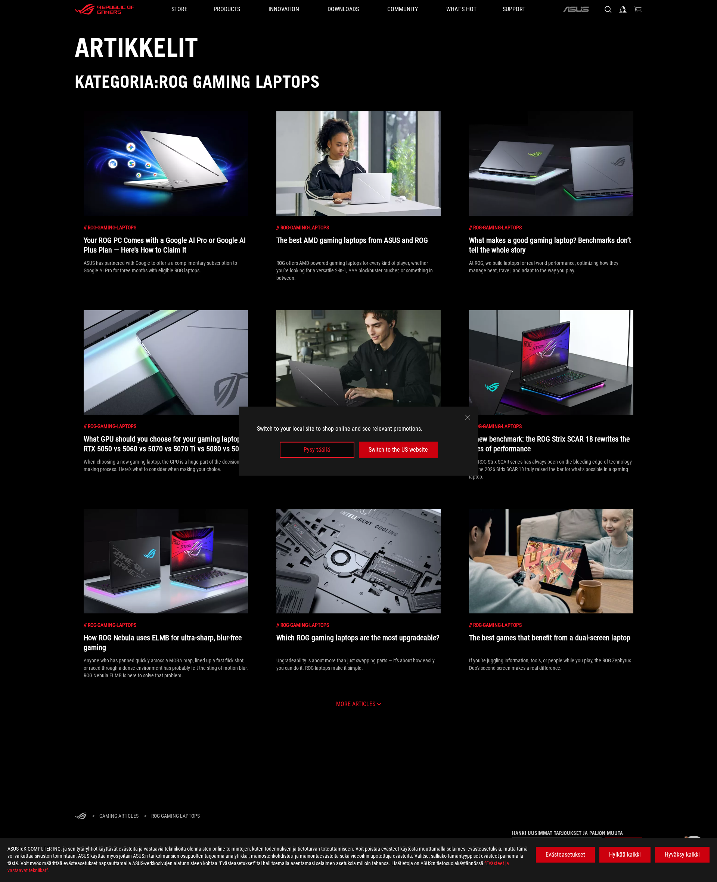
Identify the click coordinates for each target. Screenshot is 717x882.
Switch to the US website (398, 449)
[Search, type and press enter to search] (607, 9)
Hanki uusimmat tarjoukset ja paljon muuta (567, 833)
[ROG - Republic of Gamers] (104, 9)
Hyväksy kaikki (682, 854)
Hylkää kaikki (625, 854)
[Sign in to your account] (622, 9)
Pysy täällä (317, 449)
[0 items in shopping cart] (637, 9)
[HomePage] (81, 816)
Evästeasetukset (565, 854)
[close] (467, 416)
